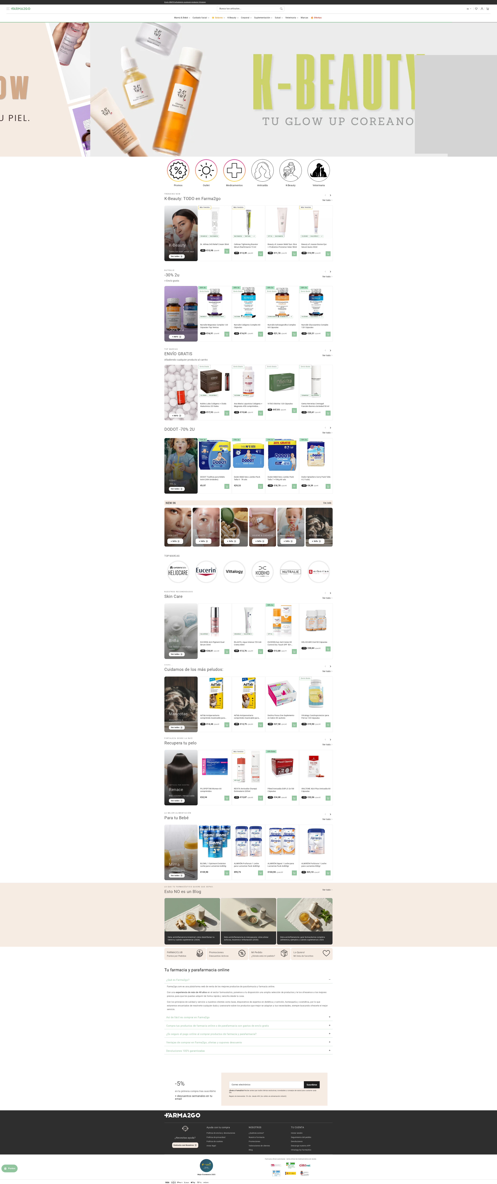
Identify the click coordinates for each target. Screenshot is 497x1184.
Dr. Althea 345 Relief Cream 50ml (214, 244)
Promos (178, 185)
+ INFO (246, 76)
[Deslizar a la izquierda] (325, 195)
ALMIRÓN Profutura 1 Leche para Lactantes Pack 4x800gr (247, 864)
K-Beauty (232, 17)
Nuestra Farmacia (257, 1137)
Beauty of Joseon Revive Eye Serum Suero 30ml (313, 245)
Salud (278, 17)
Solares (219, 17)
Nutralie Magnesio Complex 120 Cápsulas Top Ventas (214, 326)
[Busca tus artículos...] (281, 8)
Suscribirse (312, 1085)
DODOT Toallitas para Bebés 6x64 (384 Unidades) (212, 478)
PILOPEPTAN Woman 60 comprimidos (210, 790)
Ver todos (175, 256)
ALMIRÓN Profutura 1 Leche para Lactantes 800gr (313, 864)
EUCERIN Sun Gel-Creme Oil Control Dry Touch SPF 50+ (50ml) (280, 643)
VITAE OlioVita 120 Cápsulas (280, 404)
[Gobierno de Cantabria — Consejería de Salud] (304, 1173)
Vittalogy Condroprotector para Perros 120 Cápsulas (315, 716)
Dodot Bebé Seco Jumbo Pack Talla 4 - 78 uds (247, 478)
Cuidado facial (200, 17)
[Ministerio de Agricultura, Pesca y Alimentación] (290, 1173)
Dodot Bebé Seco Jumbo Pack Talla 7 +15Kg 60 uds (281, 478)
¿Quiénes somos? (256, 1133)
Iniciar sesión (296, 1133)
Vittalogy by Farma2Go (301, 1150)
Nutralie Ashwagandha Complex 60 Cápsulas (282, 326)
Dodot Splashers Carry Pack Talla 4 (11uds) (315, 478)
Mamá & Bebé (181, 17)
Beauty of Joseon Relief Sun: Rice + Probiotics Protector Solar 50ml (282, 245)
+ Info (174, 541)
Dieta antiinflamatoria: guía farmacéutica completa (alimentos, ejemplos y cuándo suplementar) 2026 (302, 938)
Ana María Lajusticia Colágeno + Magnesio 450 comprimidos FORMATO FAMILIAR (248, 405)
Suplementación (262, 17)
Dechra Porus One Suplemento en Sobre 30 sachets (281, 716)
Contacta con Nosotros (183, 1145)
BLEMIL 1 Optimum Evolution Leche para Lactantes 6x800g (213, 864)
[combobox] (250, 9)
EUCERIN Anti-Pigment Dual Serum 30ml (212, 643)
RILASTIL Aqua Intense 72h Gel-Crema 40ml (248, 643)
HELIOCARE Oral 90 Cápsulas (314, 642)
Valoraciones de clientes (259, 1146)
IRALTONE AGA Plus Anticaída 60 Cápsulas (315, 790)
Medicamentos (234, 185)
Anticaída (262, 185)
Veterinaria (290, 17)
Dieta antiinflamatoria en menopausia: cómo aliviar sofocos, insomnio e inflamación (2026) (246, 938)
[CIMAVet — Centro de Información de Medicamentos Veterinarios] (304, 1165)
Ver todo (326, 200)
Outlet (206, 185)
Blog (251, 1150)
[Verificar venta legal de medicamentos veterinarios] (276, 1173)
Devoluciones (296, 1141)
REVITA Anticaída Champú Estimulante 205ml (245, 790)
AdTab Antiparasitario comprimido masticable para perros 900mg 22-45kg (246, 716)
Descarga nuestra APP (301, 1146)
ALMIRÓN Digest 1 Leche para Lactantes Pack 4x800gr (281, 864)
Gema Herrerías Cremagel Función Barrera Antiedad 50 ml (315, 405)
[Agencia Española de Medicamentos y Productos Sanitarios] (276, 1165)
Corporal (245, 17)
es (468, 9)
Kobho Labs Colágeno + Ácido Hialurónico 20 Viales (213, 405)
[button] (488, 9)
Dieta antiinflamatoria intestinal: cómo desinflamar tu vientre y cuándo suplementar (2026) (191, 938)
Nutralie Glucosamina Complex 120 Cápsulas (314, 326)
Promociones (254, 1141)
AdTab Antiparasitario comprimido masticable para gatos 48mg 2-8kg (212, 716)
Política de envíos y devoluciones (221, 1133)
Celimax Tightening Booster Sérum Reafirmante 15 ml (246, 245)
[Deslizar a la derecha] (330, 195)
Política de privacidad (216, 1137)
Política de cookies (215, 1141)
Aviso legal (211, 1146)
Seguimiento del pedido (301, 1137)
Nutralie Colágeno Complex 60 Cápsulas (247, 326)
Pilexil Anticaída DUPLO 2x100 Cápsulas (281, 790)
